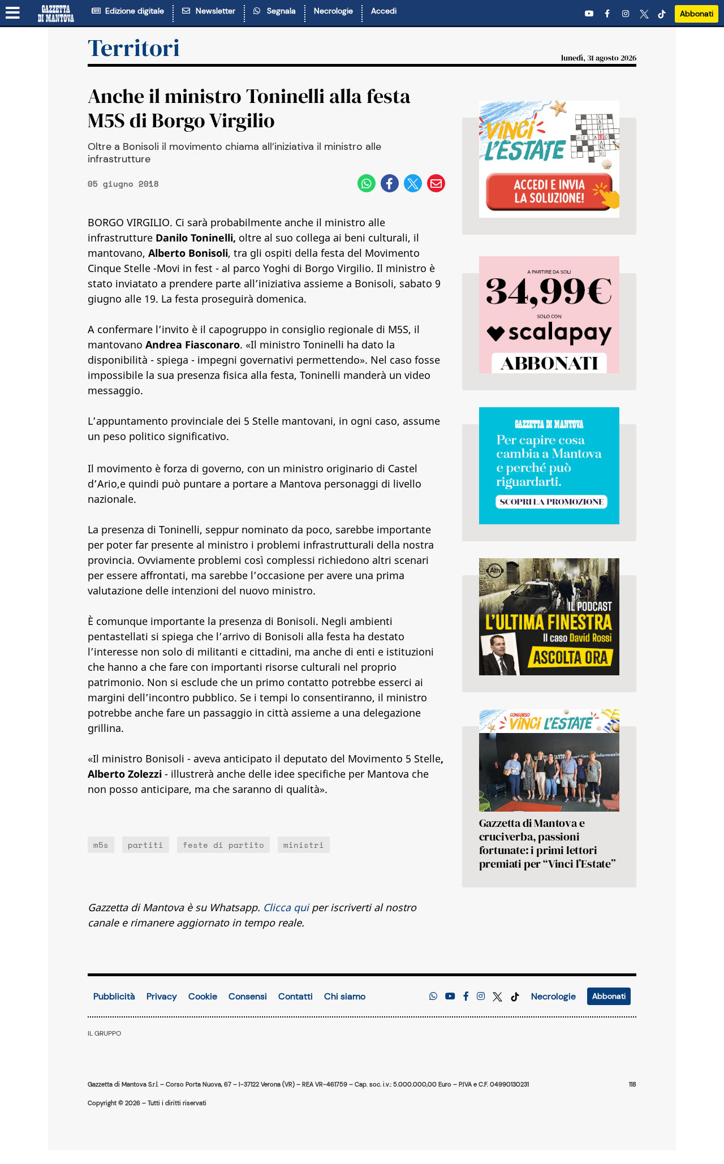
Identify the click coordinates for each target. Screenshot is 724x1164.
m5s (101, 845)
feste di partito (223, 845)
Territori (134, 47)
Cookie (202, 996)
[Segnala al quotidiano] (433, 996)
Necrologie (333, 11)
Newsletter (213, 11)
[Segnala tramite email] (436, 183)
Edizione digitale (132, 11)
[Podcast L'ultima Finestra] (549, 616)
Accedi (384, 11)
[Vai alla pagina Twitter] (644, 14)
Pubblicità (114, 996)
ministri (303, 845)
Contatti (295, 996)
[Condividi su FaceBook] (390, 183)
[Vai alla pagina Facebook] (609, 14)
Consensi (248, 996)
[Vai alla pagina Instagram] (626, 14)
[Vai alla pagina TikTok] (661, 14)
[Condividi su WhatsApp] (366, 183)
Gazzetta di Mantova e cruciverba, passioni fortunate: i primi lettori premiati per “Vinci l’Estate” (547, 843)
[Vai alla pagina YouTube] (590, 14)
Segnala (279, 11)
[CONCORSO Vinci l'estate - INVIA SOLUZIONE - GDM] (549, 159)
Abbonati (696, 13)
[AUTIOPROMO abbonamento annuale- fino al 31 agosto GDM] (549, 314)
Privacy (161, 996)
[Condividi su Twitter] (413, 183)
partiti (145, 845)
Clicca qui (286, 907)
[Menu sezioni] (13, 14)
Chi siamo (344, 996)
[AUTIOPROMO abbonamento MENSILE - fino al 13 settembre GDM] (549, 465)
